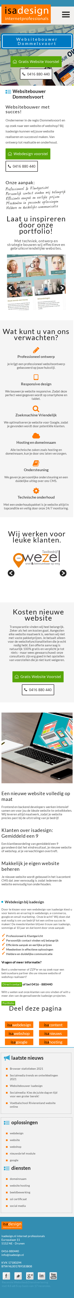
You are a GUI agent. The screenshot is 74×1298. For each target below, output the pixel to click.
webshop (19, 1033)
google (19, 1041)
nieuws (53, 1033)
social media (18, 1205)
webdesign (19, 1024)
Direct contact (11, 984)
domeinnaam (18, 1178)
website (15, 1140)
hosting (53, 1041)
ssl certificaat (18, 1199)
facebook (6, 1276)
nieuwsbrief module (22, 1153)
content (53, 1024)
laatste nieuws (27, 1058)
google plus (30, 1276)
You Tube (53, 1276)
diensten (21, 1168)
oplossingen (24, 1122)
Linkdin (41, 1276)
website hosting (20, 1185)
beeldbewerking (20, 1192)
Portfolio (8, 1003)
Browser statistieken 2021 (26, 1068)
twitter (18, 1276)
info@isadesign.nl (12, 1255)
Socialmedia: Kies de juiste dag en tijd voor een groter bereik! (33, 1094)
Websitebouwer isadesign (26, 1085)
